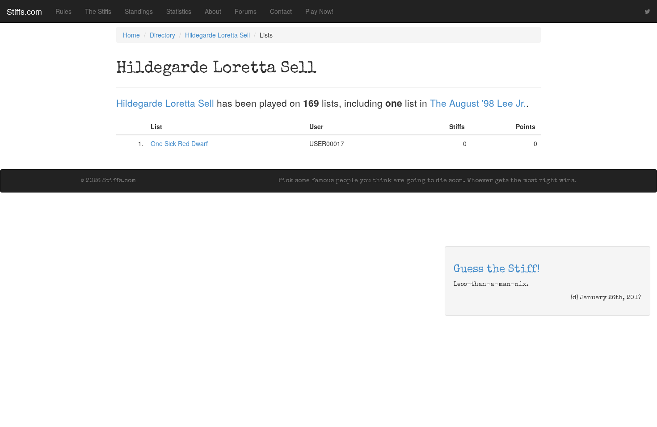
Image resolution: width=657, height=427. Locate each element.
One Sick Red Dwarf (179, 143)
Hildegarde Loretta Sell (217, 34)
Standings (139, 11)
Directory (162, 34)
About (213, 11)
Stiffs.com (24, 11)
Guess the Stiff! (497, 269)
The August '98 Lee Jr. (478, 102)
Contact (281, 11)
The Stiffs (98, 11)
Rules (63, 11)
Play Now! (319, 11)
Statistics (178, 11)
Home (131, 34)
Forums (246, 11)
